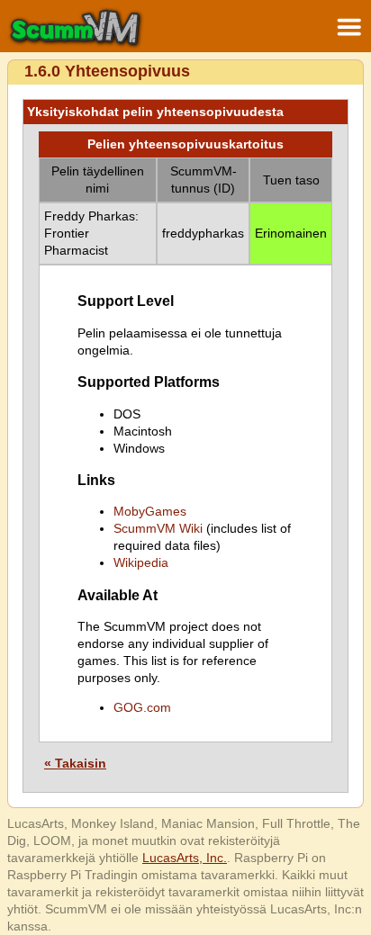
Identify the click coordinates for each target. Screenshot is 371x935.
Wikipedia (140, 562)
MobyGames (149, 511)
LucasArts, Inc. (184, 857)
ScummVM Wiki (158, 528)
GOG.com (142, 707)
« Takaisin (75, 763)
